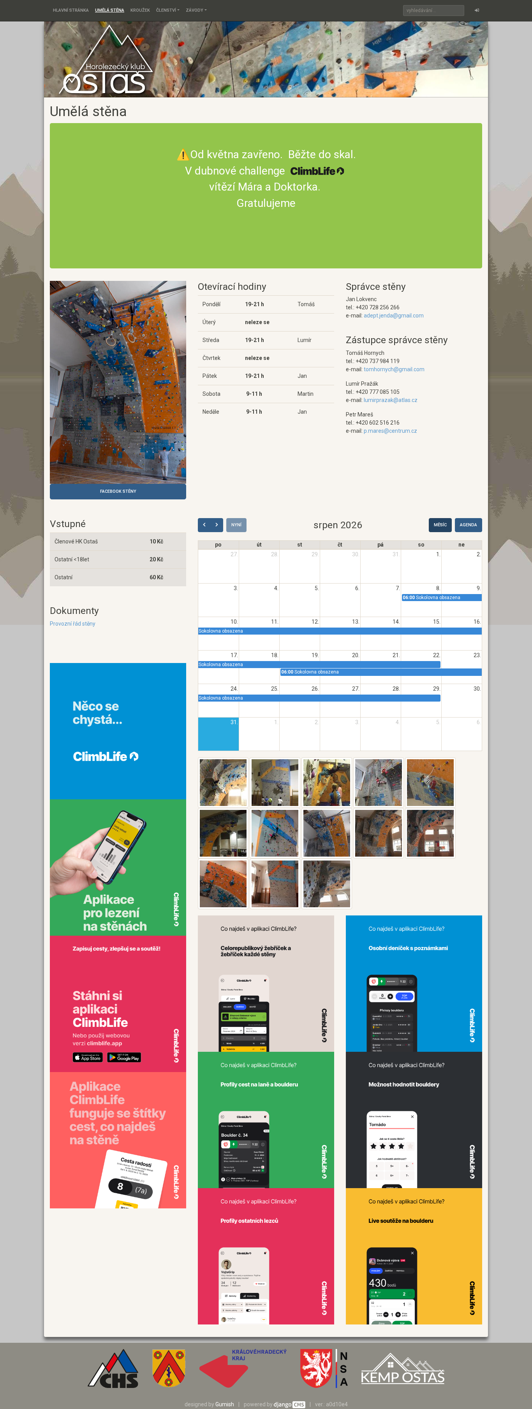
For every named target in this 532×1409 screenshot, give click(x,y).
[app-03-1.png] (414, 983)
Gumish (224, 1404)
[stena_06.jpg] (326, 883)
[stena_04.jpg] (223, 883)
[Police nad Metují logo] (169, 1371)
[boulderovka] (326, 782)
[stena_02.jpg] (378, 833)
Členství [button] (166, 10)
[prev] (204, 525)
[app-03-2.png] (266, 1119)
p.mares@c (378, 431)
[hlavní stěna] (118, 382)
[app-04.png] (414, 1119)
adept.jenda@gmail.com (394, 315)
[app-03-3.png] (414, 1256)
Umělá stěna (109, 10)
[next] (216, 525)
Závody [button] (194, 10)
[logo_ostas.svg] (403, 1371)
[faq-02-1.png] (118, 1139)
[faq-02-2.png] (118, 867)
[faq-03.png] (118, 1003)
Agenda (468, 524)
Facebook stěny (118, 491)
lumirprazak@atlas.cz (390, 400)
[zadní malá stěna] (275, 782)
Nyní (236, 524)
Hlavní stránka (71, 10)
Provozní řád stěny (72, 624)
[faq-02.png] (118, 730)
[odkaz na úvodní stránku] (106, 59)
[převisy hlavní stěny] (223, 782)
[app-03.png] (266, 1256)
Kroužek (140, 10)
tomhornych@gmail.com (394, 369)
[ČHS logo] (113, 1371)
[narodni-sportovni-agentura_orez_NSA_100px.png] (324, 1371)
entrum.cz (404, 431)
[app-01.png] (266, 983)
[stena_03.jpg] (430, 833)
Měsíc (440, 524)
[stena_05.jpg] (275, 883)
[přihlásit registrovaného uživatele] (477, 10)
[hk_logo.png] (243, 1371)
